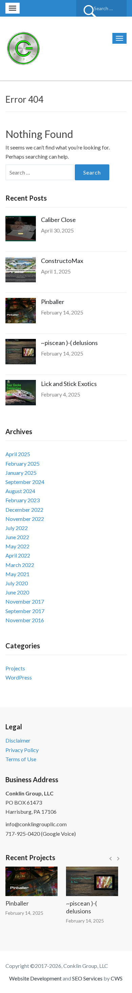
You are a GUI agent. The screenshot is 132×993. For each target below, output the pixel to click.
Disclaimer (17, 740)
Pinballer (52, 301)
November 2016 (24, 620)
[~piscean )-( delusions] (87, 881)
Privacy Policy (22, 750)
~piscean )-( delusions (69, 342)
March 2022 (19, 565)
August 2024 (20, 491)
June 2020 (17, 592)
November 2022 (24, 518)
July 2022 (16, 528)
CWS (117, 978)
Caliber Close (58, 219)
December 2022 (24, 509)
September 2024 (24, 482)
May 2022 (17, 546)
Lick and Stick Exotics (69, 383)
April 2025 (17, 454)
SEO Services (87, 978)
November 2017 (24, 601)
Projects (15, 668)
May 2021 (17, 574)
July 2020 (16, 583)
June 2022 (17, 537)
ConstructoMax (62, 260)
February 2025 (22, 463)
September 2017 (24, 611)
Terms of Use (20, 759)
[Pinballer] (26, 881)
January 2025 (21, 472)
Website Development (35, 978)
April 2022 (17, 555)
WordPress (18, 677)
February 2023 (22, 500)
